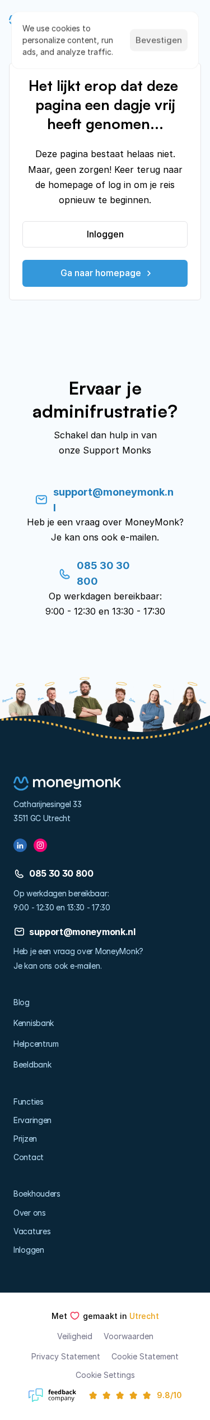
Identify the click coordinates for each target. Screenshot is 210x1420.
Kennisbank (33, 1023)
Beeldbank (32, 1064)
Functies (28, 1101)
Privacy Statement (65, 1356)
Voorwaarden (128, 1336)
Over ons (29, 1212)
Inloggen (28, 1249)
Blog (21, 1002)
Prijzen (25, 1138)
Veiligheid (74, 1336)
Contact (28, 1157)
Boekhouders (36, 1193)
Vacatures (31, 1231)
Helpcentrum (36, 1043)
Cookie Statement (145, 1356)
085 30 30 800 (61, 873)
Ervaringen (32, 1120)
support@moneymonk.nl (82, 931)
